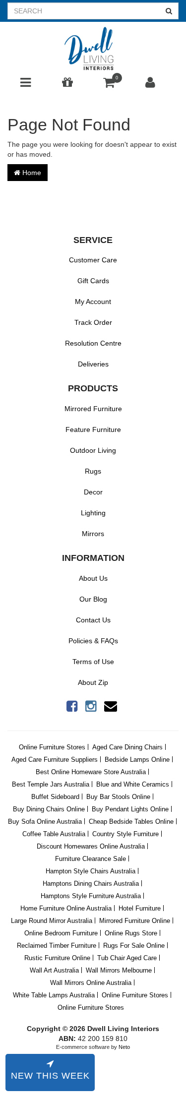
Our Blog (93, 599)
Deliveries (93, 364)
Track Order (93, 322)
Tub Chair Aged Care (127, 958)
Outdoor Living (93, 450)
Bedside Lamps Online (137, 759)
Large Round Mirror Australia (51, 920)
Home (30, 173)
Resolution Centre (93, 343)
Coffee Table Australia (53, 834)
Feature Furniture (93, 429)
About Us (93, 578)
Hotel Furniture (140, 908)
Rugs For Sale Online (134, 945)
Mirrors (93, 534)
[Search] (169, 10)
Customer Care (93, 260)
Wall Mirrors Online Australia (90, 982)
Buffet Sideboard (55, 796)
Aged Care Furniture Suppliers (54, 759)
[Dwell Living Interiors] (93, 49)
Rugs (93, 471)
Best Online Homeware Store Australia (91, 772)
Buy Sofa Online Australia (45, 821)
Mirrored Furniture (93, 409)
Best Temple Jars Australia (50, 784)
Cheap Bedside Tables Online (131, 821)
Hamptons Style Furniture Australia (91, 896)
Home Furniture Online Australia (66, 908)
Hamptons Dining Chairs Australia (91, 883)
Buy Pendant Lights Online (130, 809)
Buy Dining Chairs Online (49, 809)
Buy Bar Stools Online (118, 796)
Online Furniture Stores (52, 747)
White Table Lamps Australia (54, 995)
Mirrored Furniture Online (134, 920)
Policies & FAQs (93, 641)
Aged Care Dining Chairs (127, 747)
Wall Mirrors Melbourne (119, 970)
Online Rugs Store (131, 933)
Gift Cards (93, 281)
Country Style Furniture (125, 834)
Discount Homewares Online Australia (91, 846)
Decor (93, 492)
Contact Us (93, 620)
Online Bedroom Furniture (61, 933)
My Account (93, 302)
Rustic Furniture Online (57, 958)
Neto (124, 1047)
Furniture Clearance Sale (90, 858)
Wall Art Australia (54, 970)
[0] (109, 84)
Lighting (93, 513)
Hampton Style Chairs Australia (90, 871)
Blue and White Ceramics (132, 784)
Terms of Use (93, 662)
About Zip (93, 682)
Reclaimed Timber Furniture (56, 945)
